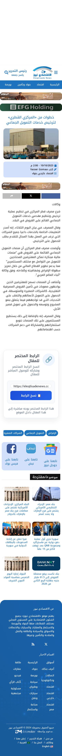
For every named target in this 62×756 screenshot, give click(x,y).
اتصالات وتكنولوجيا (47, 678)
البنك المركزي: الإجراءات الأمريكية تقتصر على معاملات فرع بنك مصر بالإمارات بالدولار (16, 509)
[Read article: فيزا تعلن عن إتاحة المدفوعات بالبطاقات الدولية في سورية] (16, 529)
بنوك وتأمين (24, 84)
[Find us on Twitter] (46, 644)
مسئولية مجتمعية (16, 691)
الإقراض (52, 433)
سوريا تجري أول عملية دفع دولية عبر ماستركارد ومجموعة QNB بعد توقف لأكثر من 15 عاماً (46, 544)
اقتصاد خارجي (45, 173)
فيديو (17, 675)
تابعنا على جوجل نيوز (50, 463)
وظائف (49, 742)
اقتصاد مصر (50, 707)
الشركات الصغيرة (13, 433)
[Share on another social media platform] (12, 196)
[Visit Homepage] (43, 73)
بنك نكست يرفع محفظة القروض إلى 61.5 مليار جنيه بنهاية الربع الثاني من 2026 (46, 579)
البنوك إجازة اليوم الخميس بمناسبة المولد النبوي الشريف (16, 577)
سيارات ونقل (33, 695)
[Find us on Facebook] (52, 644)
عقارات (17, 669)
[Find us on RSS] (33, 644)
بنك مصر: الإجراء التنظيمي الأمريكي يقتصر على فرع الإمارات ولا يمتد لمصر (46, 509)
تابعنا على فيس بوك (11, 461)
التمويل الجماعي (35, 433)
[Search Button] (6, 72)
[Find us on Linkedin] (39, 644)
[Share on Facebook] (50, 196)
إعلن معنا (20, 738)
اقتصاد (40, 84)
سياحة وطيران (33, 684)
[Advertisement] (31, 32)
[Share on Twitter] (31, 196)
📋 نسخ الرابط (31, 395)
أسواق (50, 662)
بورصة (8, 84)
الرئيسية (54, 84)
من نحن (49, 738)
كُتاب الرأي (15, 682)
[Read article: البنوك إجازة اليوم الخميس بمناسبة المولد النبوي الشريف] (16, 564)
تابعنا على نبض (31, 461)
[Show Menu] (56, 72)
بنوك (34, 173)
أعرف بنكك (48, 669)
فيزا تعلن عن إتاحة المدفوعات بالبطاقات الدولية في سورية (16, 542)
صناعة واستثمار (32, 707)
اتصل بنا (38, 742)
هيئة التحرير (35, 738)
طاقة (18, 662)
